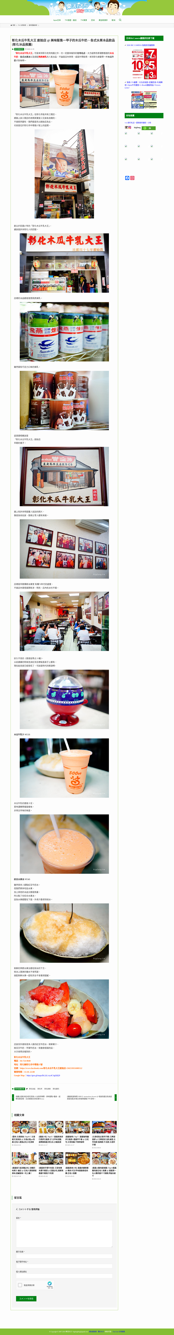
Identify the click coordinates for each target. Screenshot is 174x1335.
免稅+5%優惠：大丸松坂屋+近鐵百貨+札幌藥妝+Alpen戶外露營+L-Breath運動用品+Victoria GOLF (144, 85)
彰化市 (40, 1089)
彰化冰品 (32, 1089)
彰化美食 (47, 1089)
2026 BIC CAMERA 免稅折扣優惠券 (141, 45)
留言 (18, 1218)
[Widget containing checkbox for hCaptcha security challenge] (35, 1285)
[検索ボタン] (120, 20)
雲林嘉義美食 (19, 49)
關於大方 (101, 1332)
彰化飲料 (56, 1089)
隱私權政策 (93, 1332)
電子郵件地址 (22, 1262)
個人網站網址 (21, 1272)
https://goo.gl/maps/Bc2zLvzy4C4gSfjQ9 (43, 1075)
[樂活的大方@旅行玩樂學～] (87, 7)
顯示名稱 (20, 1252)
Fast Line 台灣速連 (119, 1332)
